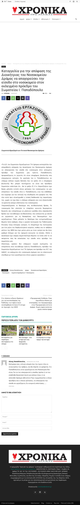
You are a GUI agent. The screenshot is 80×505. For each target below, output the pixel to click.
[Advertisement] (40, 37)
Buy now (56, 503)
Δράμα (28, 19)
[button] (76, 19)
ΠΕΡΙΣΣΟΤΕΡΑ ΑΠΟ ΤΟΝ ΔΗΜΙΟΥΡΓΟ (17, 320)
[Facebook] (70, 1)
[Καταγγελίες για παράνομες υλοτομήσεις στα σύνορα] (9, 330)
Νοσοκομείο (5, 273)
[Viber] (27, 98)
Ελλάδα (35, 19)
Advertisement (35, 503)
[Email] (18, 98)
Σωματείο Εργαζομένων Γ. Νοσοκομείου (23, 273)
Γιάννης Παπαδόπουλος (16, 270)
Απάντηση (11, 386)
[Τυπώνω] (23, 98)
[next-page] (6, 348)
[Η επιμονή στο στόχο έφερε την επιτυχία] (44, 330)
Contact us (49, 503)
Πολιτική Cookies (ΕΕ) (67, 503)
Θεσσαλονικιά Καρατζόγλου (39, 270)
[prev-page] (2, 348)
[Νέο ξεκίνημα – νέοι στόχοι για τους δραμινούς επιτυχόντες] (26, 330)
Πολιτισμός (55, 19)
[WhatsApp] (13, 98)
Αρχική (22, 19)
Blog (42, 503)
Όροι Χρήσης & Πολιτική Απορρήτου (23, 469)
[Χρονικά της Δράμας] (40, 9)
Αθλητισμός (45, 19)
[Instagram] (73, 1)
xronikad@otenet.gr (45, 487)
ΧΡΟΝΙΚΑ (6, 93)
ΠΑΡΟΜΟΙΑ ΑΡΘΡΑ (9, 317)
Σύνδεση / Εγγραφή (20, 1)
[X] (77, 1)
